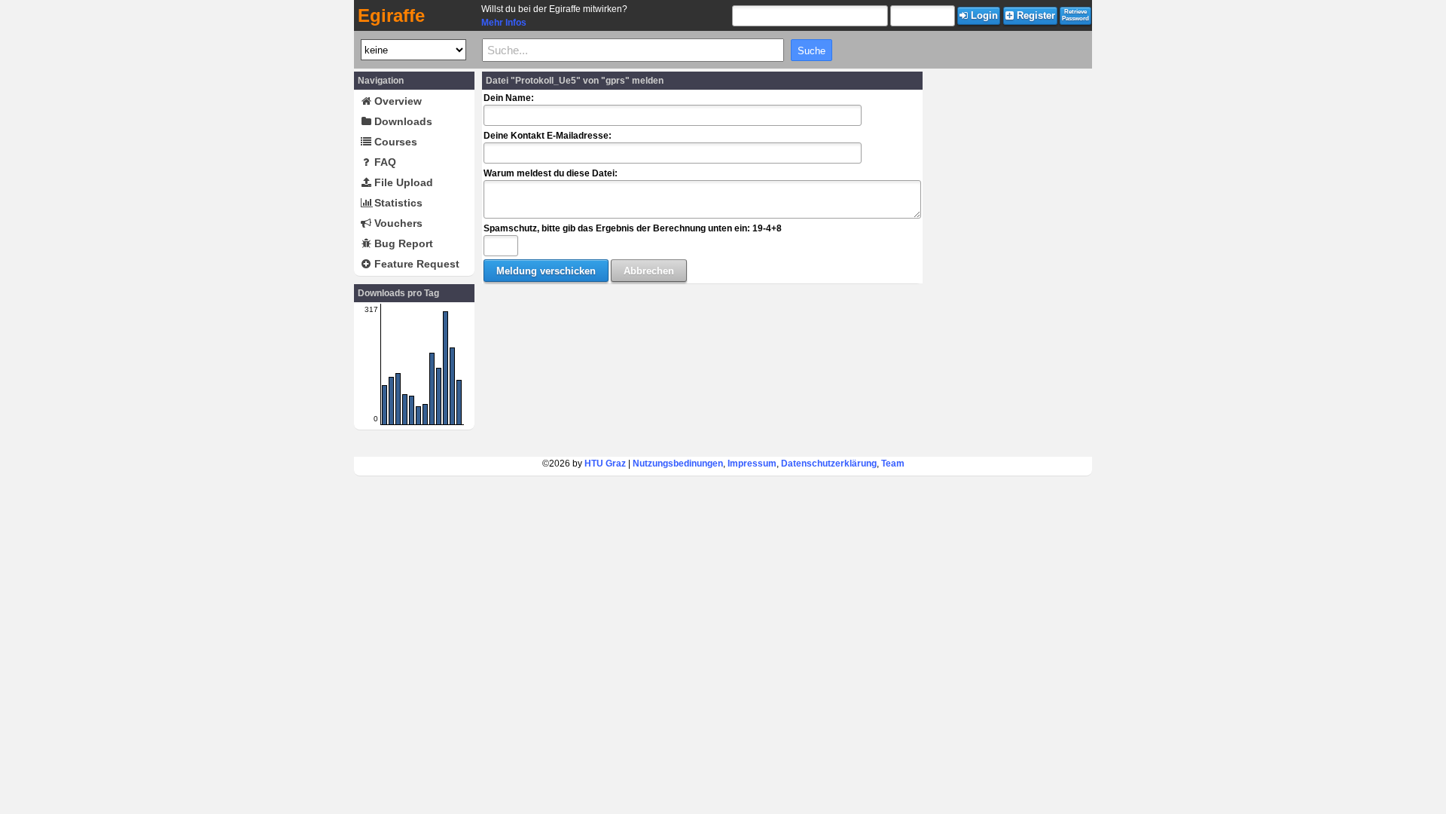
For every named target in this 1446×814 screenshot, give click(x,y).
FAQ (383, 162)
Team (893, 463)
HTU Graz (605, 463)
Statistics (397, 203)
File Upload (402, 182)
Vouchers (397, 223)
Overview (396, 101)
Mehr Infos (503, 22)
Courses (394, 142)
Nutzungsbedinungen (678, 463)
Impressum (752, 463)
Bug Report (402, 243)
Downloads (401, 121)
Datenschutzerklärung (829, 463)
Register (1034, 15)
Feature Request (415, 264)
